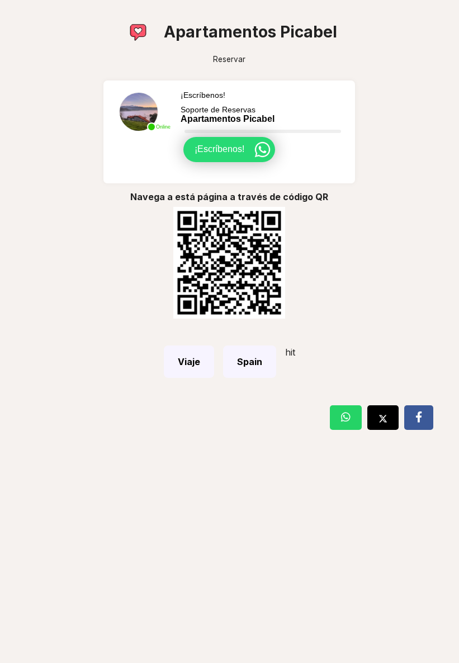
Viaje (189, 361)
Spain (249, 361)
